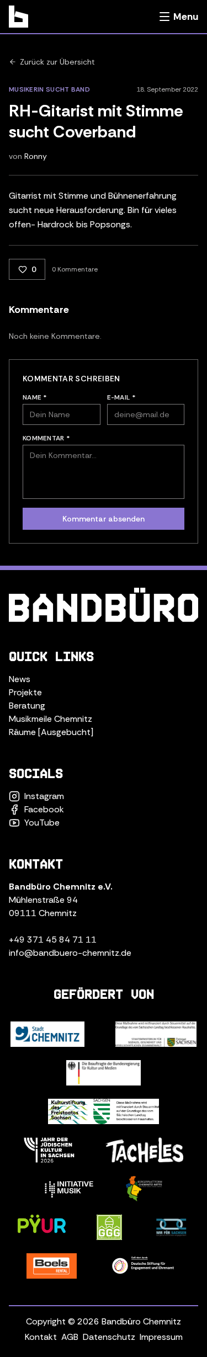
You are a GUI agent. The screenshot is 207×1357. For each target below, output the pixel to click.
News (19, 679)
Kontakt (41, 1337)
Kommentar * (46, 438)
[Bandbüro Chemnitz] (18, 17)
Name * (35, 397)
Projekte (25, 692)
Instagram (44, 796)
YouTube (42, 822)
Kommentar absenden (103, 519)
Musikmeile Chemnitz (50, 719)
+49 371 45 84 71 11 (53, 939)
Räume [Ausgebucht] (51, 732)
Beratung (27, 705)
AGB (69, 1337)
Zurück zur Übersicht (57, 62)
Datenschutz (109, 1337)
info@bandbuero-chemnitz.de (70, 953)
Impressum (161, 1337)
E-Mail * (121, 397)
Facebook (44, 809)
